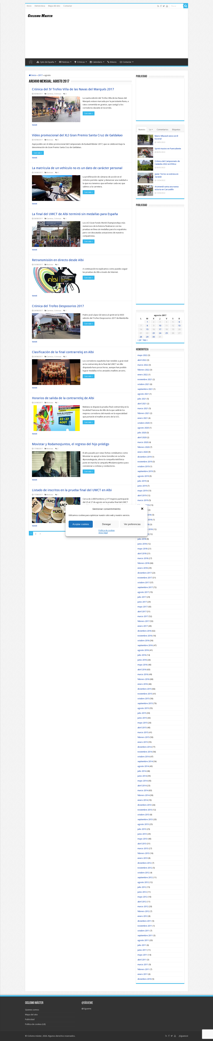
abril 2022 (142, 360)
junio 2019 (142, 486)
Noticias (65, 62)
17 (160, 329)
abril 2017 (142, 611)
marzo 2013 (143, 848)
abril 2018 (142, 553)
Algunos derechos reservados (61, 1036)
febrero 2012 (143, 911)
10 (160, 325)
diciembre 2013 (144, 805)
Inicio (29, 6)
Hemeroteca (40, 6)
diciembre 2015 (144, 689)
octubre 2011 (143, 930)
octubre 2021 (143, 384)
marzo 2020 (143, 442)
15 (147, 329)
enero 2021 (143, 418)
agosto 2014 (143, 766)
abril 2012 (142, 901)
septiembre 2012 (145, 877)
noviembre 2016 (145, 636)
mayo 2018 (142, 548)
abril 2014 (142, 785)
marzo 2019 (143, 500)
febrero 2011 (143, 969)
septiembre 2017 (145, 587)
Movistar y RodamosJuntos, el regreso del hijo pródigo (70, 444)
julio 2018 (142, 539)
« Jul (139, 340)
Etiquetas (176, 129)
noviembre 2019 (145, 461)
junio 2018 (142, 544)
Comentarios (162, 129)
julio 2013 (142, 829)
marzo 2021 (143, 408)
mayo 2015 (142, 723)
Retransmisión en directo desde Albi (58, 260)
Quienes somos (32, 1010)
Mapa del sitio (54, 6)
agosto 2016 (143, 650)
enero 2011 (143, 974)
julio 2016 (142, 655)
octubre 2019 (143, 466)
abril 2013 (142, 843)
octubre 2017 (143, 582)
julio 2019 (142, 481)
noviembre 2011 (145, 926)
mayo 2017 (142, 607)
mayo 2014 (142, 781)
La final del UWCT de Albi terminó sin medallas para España (75, 214)
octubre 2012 (143, 872)
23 (153, 333)
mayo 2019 (142, 490)
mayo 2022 (142, 355)
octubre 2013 (143, 814)
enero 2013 (143, 858)
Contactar (67, 6)
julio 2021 (142, 399)
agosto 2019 (143, 476)
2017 (40, 75)
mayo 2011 (142, 955)
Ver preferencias (132, 524)
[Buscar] (185, 6)
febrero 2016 (143, 679)
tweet (34, 125)
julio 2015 (142, 713)
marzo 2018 (143, 558)
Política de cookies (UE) (35, 1024)
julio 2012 (142, 887)
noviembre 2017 (145, 577)
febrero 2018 (143, 563)
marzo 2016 (143, 674)
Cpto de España (47, 62)
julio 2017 (142, 597)
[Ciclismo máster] (42, 15)
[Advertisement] (129, 33)
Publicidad (29, 1019)
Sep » (145, 340)
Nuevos (141, 129)
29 (147, 337)
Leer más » (89, 113)
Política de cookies (107, 530)
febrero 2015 (143, 737)
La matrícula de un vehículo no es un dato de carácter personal (77, 168)
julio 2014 (142, 771)
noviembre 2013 (145, 810)
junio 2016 (142, 660)
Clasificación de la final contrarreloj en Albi (63, 352)
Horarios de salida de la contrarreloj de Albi (63, 398)
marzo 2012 (143, 906)
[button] (142, 509)
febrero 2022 (143, 370)
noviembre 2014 (145, 752)
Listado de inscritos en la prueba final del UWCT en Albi (72, 490)
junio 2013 (142, 834)
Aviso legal (103, 533)
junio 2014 (142, 776)
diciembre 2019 (144, 457)
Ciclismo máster (34, 1036)
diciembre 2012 (144, 863)
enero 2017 (143, 626)
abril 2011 (142, 959)
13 (179, 325)
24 (160, 333)
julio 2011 (142, 945)
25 (166, 333)
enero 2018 (143, 568)
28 (141, 337)
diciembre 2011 (144, 921)
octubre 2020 (143, 423)
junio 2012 (142, 892)
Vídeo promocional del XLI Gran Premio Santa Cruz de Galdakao (77, 135)
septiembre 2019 (145, 471)
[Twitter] (163, 6)
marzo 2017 (143, 616)
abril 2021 (142, 403)
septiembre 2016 (145, 645)
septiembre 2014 (145, 761)
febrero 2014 (143, 795)
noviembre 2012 (145, 868)
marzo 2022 (143, 365)
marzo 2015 (143, 732)
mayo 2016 (142, 665)
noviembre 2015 (145, 694)
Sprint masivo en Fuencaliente (168, 148)
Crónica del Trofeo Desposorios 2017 (58, 306)
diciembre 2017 (144, 573)
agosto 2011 (143, 940)
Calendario (97, 62)
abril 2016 (142, 669)
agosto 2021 (143, 394)
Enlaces (113, 62)
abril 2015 (142, 727)
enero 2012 (143, 916)
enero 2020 (143, 452)
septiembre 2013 (145, 819)
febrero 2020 (143, 447)
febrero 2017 (143, 621)
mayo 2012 (142, 897)
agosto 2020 (143, 428)
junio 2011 (142, 950)
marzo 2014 (143, 790)
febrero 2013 (143, 853)
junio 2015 (142, 718)
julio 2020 (142, 432)
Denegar (106, 524)
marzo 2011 (143, 964)
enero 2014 (143, 800)
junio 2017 (142, 602)
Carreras (50, 94)
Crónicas (81, 62)
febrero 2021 (143, 413)
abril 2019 (142, 495)
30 (153, 337)
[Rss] (158, 6)
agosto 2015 (143, 708)
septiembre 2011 (145, 935)
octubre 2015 (143, 698)
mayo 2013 (142, 839)
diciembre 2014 (144, 747)
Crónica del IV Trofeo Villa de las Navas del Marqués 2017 (73, 89)
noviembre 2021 (145, 379)
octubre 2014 (143, 756)
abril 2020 (142, 437)
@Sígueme (87, 1003)
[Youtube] (167, 6)
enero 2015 (143, 742)
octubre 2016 (143, 640)
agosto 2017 (143, 592)
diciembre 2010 (144, 979)
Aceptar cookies (81, 524)
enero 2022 (143, 374)
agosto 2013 (143, 824)
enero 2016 (143, 684)
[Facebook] (161, 6)
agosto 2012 (143, 882)
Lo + (151, 129)
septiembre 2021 (145, 389)
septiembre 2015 (145, 703)
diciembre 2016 (144, 631)
